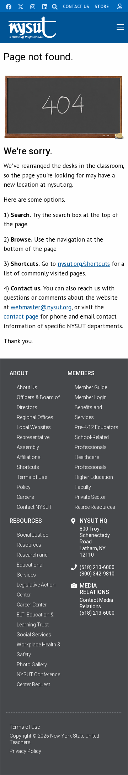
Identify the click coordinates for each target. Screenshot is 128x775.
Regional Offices (35, 417)
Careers (25, 497)
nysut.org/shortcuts (84, 263)
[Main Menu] (120, 27)
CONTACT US (76, 6)
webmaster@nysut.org (41, 307)
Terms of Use (25, 727)
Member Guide (91, 387)
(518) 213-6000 (97, 567)
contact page (21, 316)
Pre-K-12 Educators (96, 427)
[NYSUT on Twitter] (18, 6)
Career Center (32, 605)
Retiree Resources (95, 507)
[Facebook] (6, 6)
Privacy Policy (25, 751)
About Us (27, 387)
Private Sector (90, 497)
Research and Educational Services (32, 565)
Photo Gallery (32, 664)
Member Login (91, 397)
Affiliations (29, 457)
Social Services (34, 634)
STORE (102, 6)
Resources (29, 545)
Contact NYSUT (34, 507)
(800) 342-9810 (97, 574)
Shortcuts (28, 467)
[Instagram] (31, 6)
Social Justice (32, 535)
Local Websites (34, 427)
